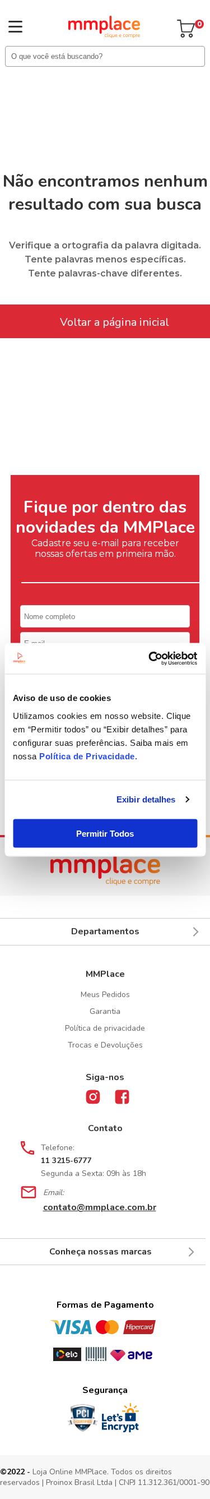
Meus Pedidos (105, 994)
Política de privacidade (105, 1028)
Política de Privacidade (87, 755)
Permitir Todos (105, 833)
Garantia (105, 1011)
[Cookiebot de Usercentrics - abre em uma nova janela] (149, 658)
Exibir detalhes (146, 799)
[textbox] (104, 56)
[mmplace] (104, 35)
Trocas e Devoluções (105, 1045)
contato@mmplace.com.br (99, 1207)
